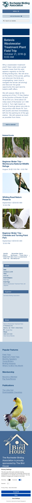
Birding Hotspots (9, 363)
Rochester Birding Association (12, 295)
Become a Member (9, 377)
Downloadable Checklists (12, 392)
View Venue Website (9, 336)
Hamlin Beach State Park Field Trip (6, 256)
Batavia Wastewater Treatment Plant (13, 283)
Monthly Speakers (9, 359)
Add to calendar (11, 124)
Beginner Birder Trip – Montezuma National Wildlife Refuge (15, 163)
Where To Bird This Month (12, 366)
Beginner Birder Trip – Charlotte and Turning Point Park (15, 235)
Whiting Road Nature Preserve (11, 198)
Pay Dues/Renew (9, 379)
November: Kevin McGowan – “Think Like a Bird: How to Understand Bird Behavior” (19, 256)
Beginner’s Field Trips (10, 357)
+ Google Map (8, 330)
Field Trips (6, 279)
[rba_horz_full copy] (16, 2)
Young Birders (8, 361)
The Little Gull (7, 390)
